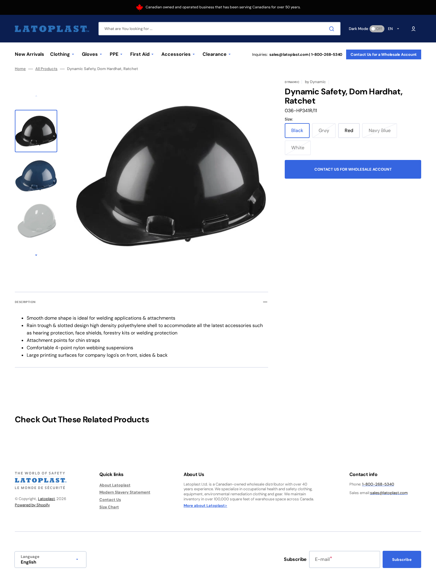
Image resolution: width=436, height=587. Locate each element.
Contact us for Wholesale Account (353, 169)
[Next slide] (36, 255)
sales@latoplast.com (389, 492)
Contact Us (110, 499)
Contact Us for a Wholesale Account (384, 54)
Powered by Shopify (32, 504)
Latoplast (46, 498)
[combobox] (219, 28)
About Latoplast (115, 485)
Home (20, 68)
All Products (46, 68)
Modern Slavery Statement (124, 492)
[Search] (332, 28)
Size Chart (109, 507)
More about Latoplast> (205, 505)
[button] (413, 28)
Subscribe (402, 559)
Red (352, 132)
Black (300, 132)
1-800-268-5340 (378, 484)
